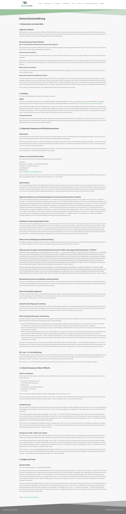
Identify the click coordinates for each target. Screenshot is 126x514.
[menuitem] (40, 3)
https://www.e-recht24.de (31, 497)
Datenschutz (14, 510)
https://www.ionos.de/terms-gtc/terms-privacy (89, 103)
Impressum (6, 510)
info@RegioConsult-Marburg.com (32, 172)
